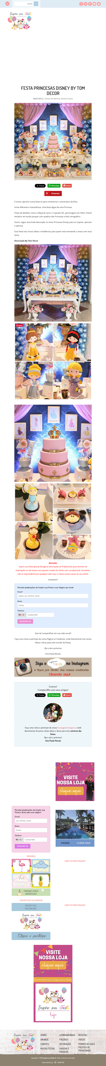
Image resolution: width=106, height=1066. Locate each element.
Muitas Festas (67, 98)
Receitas (82, 1035)
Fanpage (61, 728)
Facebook (81, 4)
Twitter (99, 4)
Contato (44, 1044)
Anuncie (44, 1039)
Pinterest (90, 4)
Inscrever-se (25, 621)
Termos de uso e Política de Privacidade (86, 1047)
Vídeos (81, 1039)
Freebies (63, 1039)
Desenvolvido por (53, 1062)
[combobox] (22, 615)
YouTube (94, 4)
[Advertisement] (28, 50)
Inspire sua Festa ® (19, 20)
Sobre (43, 1035)
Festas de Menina (52, 98)
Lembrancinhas (67, 1035)
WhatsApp (55, 186)
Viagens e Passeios (64, 1050)
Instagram (86, 4)
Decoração (65, 1044)
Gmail (68, 186)
